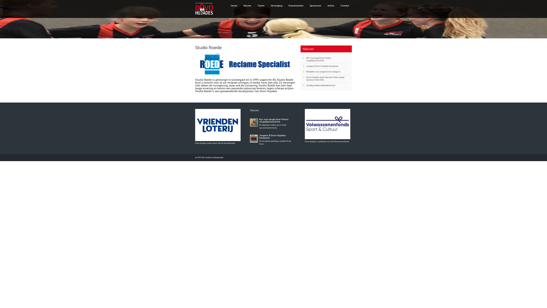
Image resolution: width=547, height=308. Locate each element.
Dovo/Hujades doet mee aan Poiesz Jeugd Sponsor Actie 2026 (325, 78)
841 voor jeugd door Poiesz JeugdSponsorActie (318, 59)
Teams (261, 5)
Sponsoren (315, 5)
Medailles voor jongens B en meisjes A (323, 72)
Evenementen (296, 5)
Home (234, 5)
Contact (344, 5)
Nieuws (247, 5)
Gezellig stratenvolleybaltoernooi (320, 85)
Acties (330, 5)
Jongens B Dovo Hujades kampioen (322, 66)
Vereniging (276, 5)
